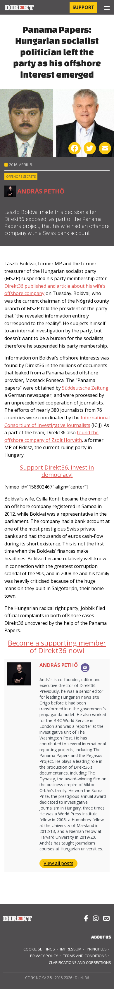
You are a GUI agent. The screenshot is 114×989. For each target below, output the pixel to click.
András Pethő (41, 191)
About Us (101, 936)
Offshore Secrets (21, 177)
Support (83, 7)
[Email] (85, 667)
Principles (97, 949)
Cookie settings (39, 949)
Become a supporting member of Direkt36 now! (57, 646)
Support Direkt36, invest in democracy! (57, 471)
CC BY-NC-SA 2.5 (38, 977)
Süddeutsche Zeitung (85, 388)
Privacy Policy (44, 955)
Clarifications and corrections (80, 962)
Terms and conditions (85, 955)
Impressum (71, 949)
